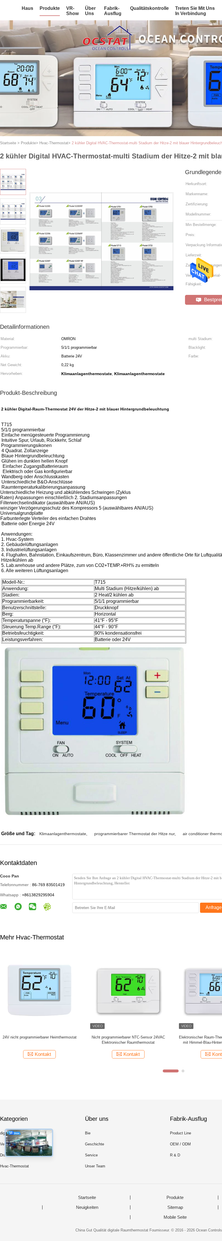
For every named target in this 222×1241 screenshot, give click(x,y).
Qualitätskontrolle (149, 8)
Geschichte (94, 1144)
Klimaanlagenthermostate (62, 833)
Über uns (90, 11)
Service (91, 1155)
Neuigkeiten (87, 1207)
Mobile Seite (175, 1217)
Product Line (180, 1133)
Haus (27, 8)
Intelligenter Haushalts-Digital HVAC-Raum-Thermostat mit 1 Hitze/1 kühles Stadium (39, 1040)
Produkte (50, 8)
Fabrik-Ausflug (112, 11)
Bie (87, 1133)
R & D (175, 1155)
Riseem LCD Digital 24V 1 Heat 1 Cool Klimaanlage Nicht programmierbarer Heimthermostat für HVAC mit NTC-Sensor (128, 1040)
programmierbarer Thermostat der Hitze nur (134, 833)
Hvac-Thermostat (14, 1166)
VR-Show (72, 11)
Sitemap (175, 1207)
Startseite (87, 1198)
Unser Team (95, 1166)
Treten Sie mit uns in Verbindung (195, 11)
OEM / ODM (180, 1144)
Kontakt (43, 1054)
